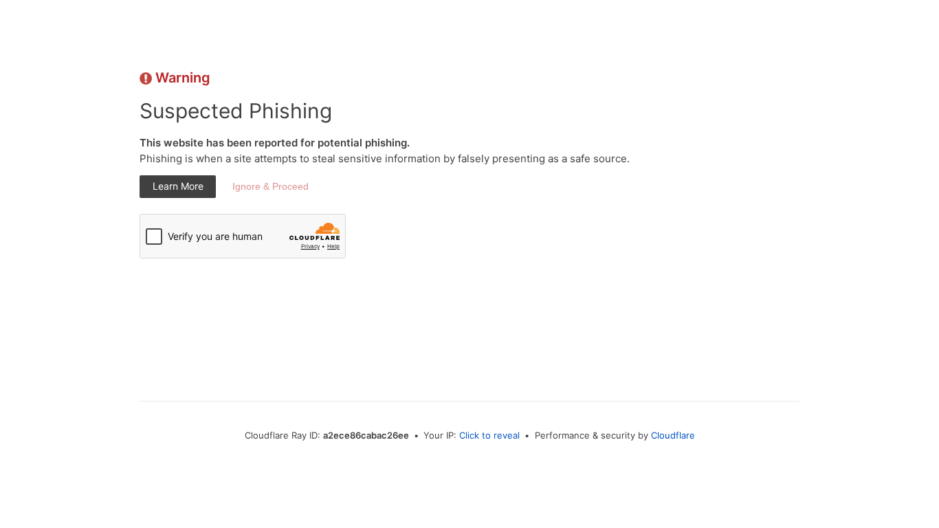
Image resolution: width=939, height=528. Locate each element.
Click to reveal (489, 435)
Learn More (178, 186)
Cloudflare (673, 435)
